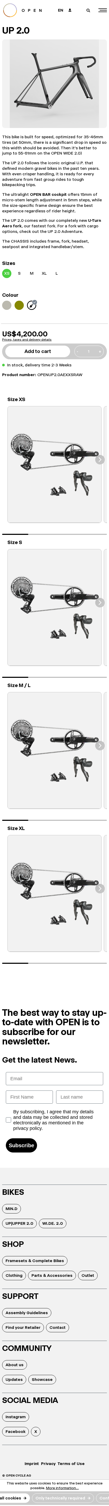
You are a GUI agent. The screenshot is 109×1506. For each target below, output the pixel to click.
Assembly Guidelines (27, 1312)
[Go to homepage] (25, 10)
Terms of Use (71, 1463)
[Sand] (6, 305)
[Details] (54, 464)
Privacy (48, 1463)
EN (60, 10)
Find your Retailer (23, 1327)
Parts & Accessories (51, 1275)
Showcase (42, 1379)
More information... (62, 1488)
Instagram (16, 1416)
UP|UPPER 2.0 (19, 1223)
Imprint (32, 1463)
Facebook (15, 1431)
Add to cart (38, 351)
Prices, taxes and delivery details (27, 339)
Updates (14, 1379)
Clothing (14, 1275)
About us (15, 1364)
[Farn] (19, 305)
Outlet (87, 1275)
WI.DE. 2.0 (52, 1223)
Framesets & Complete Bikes (35, 1260)
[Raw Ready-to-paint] (31, 305)
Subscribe (21, 1145)
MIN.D (11, 1208)
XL (44, 273)
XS (7, 273)
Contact (57, 1327)
